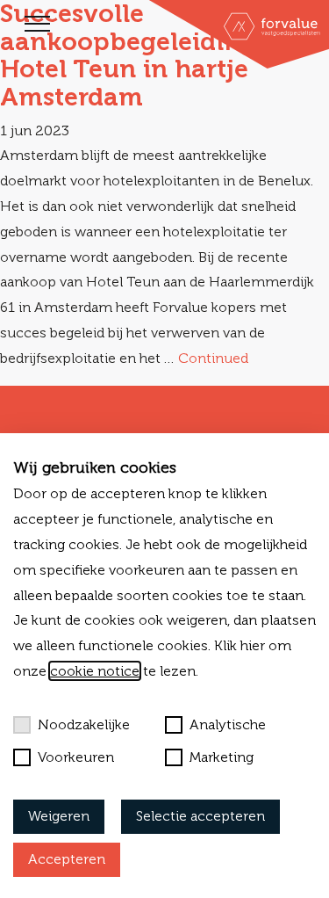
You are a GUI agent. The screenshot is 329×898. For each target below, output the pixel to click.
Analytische (228, 724)
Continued (213, 358)
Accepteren (66, 859)
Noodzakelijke (84, 724)
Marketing (222, 757)
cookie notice (94, 671)
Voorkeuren (76, 757)
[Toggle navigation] (37, 23)
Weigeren (58, 815)
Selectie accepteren (200, 815)
